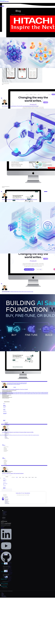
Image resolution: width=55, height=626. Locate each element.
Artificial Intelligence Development (4, 405)
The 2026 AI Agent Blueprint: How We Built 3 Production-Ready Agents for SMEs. (18, 432)
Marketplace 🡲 (4, 411)
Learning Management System (4, 488)
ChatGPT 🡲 (4, 407)
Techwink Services (4, 1)
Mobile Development (3, 458)
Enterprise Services (4, 420)
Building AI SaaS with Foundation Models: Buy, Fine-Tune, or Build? (15, 389)
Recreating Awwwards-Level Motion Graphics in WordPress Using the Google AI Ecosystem (19, 199)
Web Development (3, 444)
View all (14, 387)
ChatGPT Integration (4, 409)
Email (3, 496)
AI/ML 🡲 (4, 403)
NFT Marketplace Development (5, 413)
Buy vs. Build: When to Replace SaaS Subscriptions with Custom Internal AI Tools (17, 291)
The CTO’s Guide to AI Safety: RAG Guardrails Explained (12, 473)
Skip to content (2, 0)
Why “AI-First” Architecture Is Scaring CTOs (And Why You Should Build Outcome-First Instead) (20, 106)
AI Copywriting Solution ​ (4, 480)
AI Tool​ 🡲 (4, 478)
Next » (36, 477)
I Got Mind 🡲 (4, 485)
